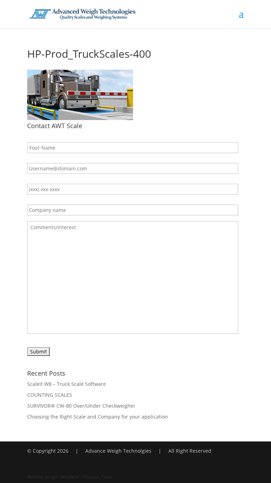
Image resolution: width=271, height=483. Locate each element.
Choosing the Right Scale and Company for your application (97, 416)
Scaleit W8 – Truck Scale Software (66, 384)
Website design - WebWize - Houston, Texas (70, 477)
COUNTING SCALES (49, 394)
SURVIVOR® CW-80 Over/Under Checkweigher (81, 405)
